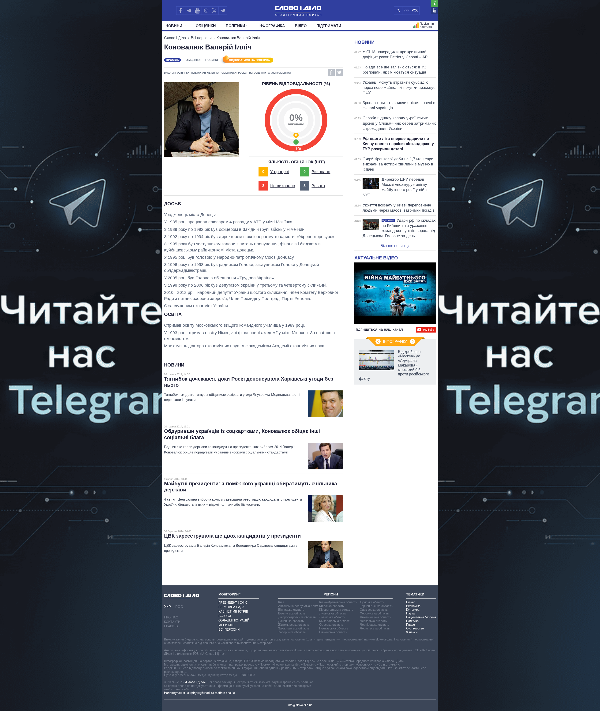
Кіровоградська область (336, 609)
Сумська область (372, 602)
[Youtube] (197, 10)
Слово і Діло (175, 38)
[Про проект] (434, 3)
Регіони (331, 594)
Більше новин (393, 246)
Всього (318, 185)
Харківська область (374, 609)
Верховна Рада (231, 607)
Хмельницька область (375, 617)
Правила (171, 626)
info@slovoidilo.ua (300, 705)
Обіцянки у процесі (234, 72)
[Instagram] (206, 10)
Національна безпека (421, 617)
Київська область (331, 606)
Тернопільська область (376, 606)
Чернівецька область (375, 624)
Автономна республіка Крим (298, 606)
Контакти (172, 622)
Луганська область (332, 613)
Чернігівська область (375, 628)
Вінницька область (291, 609)
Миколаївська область (335, 621)
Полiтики (235, 26)
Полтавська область (333, 628)
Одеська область (331, 624)
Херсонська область (374, 613)
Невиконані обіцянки (205, 72)
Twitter (339, 72)
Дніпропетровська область (297, 617)
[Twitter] (214, 10)
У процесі (279, 171)
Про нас (171, 617)
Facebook (331, 72)
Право (410, 624)
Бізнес (410, 602)
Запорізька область (292, 632)
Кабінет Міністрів (233, 611)
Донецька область (291, 621)
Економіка (413, 606)
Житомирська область (294, 624)
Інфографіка (272, 26)
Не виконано (282, 185)
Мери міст (227, 625)
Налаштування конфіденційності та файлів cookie (199, 693)
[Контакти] (434, 10)
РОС (415, 10)
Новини (173, 26)
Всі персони (201, 38)
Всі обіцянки (257, 72)
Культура (412, 609)
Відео (301, 26)
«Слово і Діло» (195, 682)
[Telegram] (189, 10)
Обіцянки (193, 60)
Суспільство (415, 628)
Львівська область (332, 617)
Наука (410, 613)
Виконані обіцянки (176, 72)
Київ (281, 602)
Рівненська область (333, 632)
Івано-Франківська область (338, 602)
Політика (412, 621)
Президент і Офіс (233, 602)
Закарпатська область (294, 628)
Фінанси (411, 632)
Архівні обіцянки (279, 72)
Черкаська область (373, 621)
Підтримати (328, 26)
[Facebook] (180, 10)
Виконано (320, 171)
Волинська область (292, 613)
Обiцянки (206, 26)
